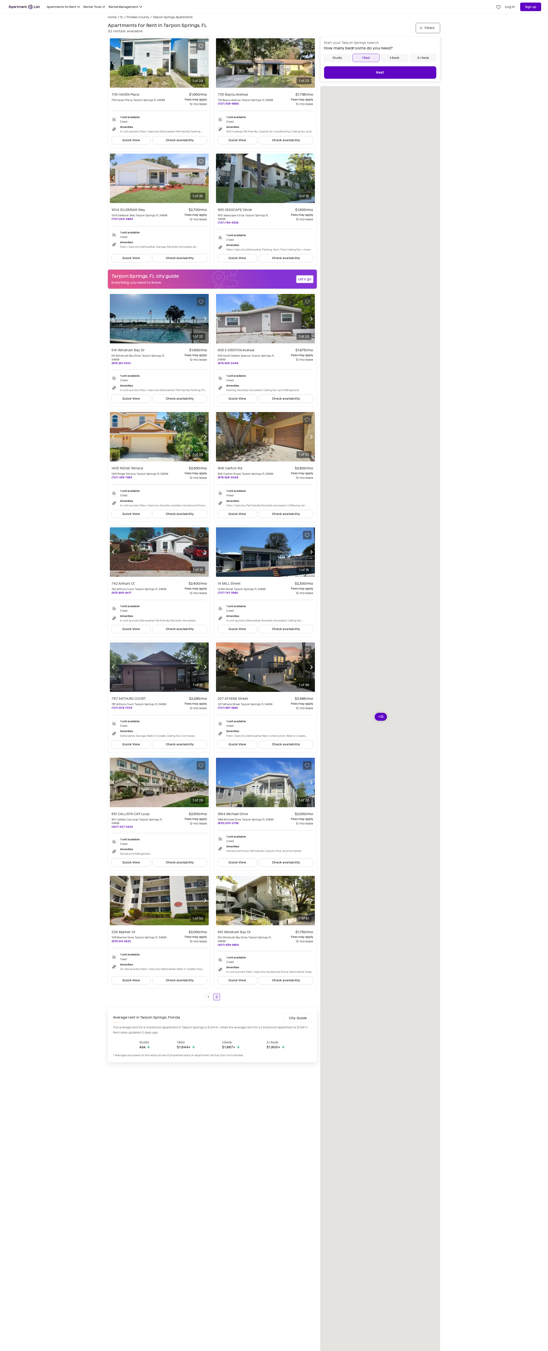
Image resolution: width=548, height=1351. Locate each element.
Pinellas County (138, 17)
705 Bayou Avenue (233, 94)
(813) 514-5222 (121, 941)
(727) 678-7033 (122, 707)
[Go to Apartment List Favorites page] (498, 6)
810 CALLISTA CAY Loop (131, 814)
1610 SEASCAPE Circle (235, 210)
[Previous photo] (113, 63)
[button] (380, 716)
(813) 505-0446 (228, 363)
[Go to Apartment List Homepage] (24, 7)
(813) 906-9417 (121, 592)
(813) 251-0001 (121, 363)
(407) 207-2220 (122, 826)
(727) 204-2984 (122, 219)
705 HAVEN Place (125, 94)
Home (112, 17)
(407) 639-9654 (228, 944)
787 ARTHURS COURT (129, 698)
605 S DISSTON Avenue (236, 350)
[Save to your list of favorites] (201, 46)
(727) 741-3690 (228, 592)
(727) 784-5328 (228, 222)
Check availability (180, 140)
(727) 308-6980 (228, 103)
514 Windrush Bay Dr (128, 350)
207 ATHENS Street (233, 698)
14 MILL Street (229, 583)
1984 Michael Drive (233, 814)
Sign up (530, 7)
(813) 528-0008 (228, 477)
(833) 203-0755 (228, 823)
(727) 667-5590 (228, 707)
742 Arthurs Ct (123, 583)
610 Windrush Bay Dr (234, 932)
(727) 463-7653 (122, 477)
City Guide (298, 1018)
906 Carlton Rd (230, 468)
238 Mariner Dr (124, 932)
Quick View (131, 140)
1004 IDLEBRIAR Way (128, 210)
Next (380, 72)
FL (121, 17)
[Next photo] (205, 63)
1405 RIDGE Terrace (127, 468)
